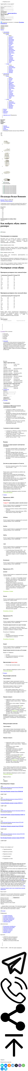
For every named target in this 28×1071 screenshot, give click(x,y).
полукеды (3, 888)
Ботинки (11, 41)
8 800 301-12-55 (6, 115)
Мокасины (11, 49)
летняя (16, 888)
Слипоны (11, 57)
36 (2, 209)
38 (2, 212)
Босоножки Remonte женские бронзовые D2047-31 (13, 814)
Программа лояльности (8, 919)
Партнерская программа (8, 927)
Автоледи (11, 36)
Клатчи (10, 68)
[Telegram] (12, 1065)
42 (2, 217)
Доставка (5, 336)
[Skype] (5, 1068)
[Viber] (19, 1065)
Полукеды (11, 51)
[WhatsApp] (23, 1065)
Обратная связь (6, 921)
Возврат (5, 338)
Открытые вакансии (8, 928)
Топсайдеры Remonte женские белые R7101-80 (12, 826)
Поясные (11, 71)
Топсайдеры (11, 60)
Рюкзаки (11, 72)
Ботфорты (11, 43)
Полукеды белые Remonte (7, 201)
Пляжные (11, 70)
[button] (14, 863)
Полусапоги (11, 52)
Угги (10, 62)
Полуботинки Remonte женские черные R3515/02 (12, 837)
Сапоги (10, 56)
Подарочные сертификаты (9, 926)
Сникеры (11, 59)
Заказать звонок (4, 25)
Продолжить (6, 397)
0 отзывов (3, 331)
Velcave (2, 29)
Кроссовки (11, 46)
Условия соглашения (8, 916)
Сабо (10, 54)
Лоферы (10, 47)
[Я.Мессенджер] (2, 1065)
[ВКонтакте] (5, 1065)
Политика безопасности (8, 918)
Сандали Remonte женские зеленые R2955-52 (11, 803)
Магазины (5, 111)
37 (2, 210)
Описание (5, 333)
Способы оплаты (7, 931)
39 (2, 213)
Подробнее (3, 207)
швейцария (3, 889)
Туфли (10, 61)
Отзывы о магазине (7, 920)
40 (2, 215)
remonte (7, 888)
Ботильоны (11, 40)
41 (2, 216)
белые (19, 888)
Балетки (10, 38)
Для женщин (6, 32)
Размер (2, 208)
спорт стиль (12, 888)
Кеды (10, 45)
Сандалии (11, 55)
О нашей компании (7, 915)
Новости (5, 112)
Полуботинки (12, 50)
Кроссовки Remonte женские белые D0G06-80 (12, 791)
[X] (16, 1065)
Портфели (11, 105)
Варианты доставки (7, 929)
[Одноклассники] (9, 1065)
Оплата (5, 337)
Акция (4, 110)
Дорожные (11, 66)
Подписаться (16, 897)
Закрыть (5, 780)
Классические (12, 67)
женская (23, 888)
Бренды (5, 109)
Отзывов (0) (6, 335)
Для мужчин (6, 73)
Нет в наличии (4, 319)
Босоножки (11, 39)
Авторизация (3, 11)
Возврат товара (6, 932)
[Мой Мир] (2, 1068)
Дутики (10, 44)
